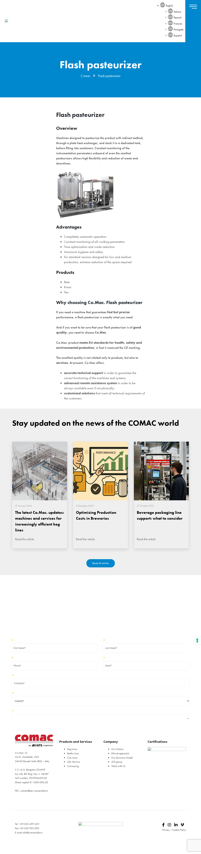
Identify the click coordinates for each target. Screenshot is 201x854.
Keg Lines (72, 749)
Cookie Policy (179, 830)
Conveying (73, 766)
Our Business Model (122, 757)
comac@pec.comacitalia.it (34, 790)
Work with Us (118, 766)
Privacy (166, 830)
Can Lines (72, 757)
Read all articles (100, 563)
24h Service (73, 761)
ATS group (116, 761)
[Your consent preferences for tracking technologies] (197, 640)
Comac (85, 76)
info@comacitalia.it (32, 832)
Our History (117, 749)
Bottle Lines (73, 753)
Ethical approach (120, 753)
